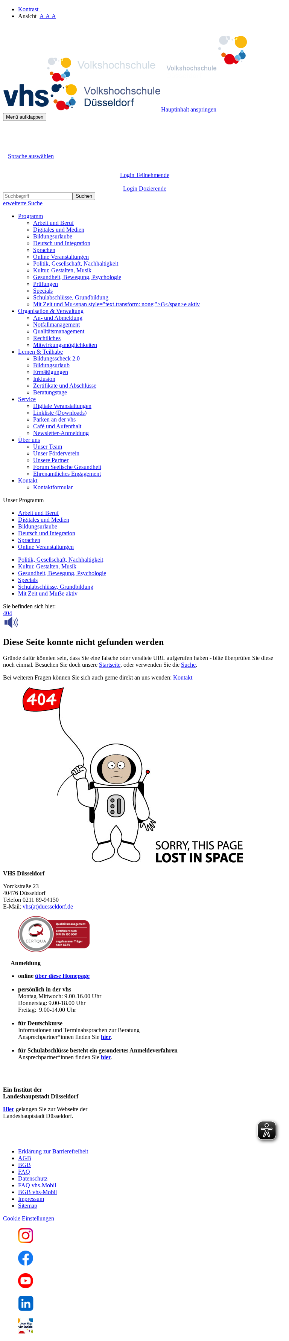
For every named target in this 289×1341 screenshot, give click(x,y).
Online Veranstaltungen (61, 257)
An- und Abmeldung (57, 318)
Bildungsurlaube (52, 236)
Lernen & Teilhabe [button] (40, 351)
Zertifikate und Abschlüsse (64, 385)
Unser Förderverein (56, 453)
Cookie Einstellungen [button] (28, 1218)
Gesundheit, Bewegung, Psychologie (77, 277)
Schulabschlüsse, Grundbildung (70, 297)
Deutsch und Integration (61, 243)
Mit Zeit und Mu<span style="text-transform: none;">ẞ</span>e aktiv (116, 304)
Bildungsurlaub (51, 365)
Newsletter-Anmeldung (61, 433)
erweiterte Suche (23, 203)
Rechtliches (47, 338)
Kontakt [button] (27, 480)
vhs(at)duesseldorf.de (48, 906)
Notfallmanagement (56, 324)
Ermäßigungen (50, 372)
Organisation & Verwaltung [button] (51, 311)
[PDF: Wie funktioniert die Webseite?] (10, 132)
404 (7, 613)
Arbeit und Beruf (53, 223)
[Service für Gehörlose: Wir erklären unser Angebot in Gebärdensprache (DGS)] (10, 147)
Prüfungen (45, 284)
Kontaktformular (53, 487)
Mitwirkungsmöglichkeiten (65, 345)
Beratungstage (50, 392)
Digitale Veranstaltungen (62, 406)
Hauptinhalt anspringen (188, 109)
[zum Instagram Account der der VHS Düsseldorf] (25, 1241)
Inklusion (44, 379)
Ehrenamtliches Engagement (67, 473)
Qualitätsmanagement (58, 331)
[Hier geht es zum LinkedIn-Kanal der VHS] (25, 1309)
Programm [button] (30, 216)
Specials (43, 290)
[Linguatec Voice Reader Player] (28, 622)
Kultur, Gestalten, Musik (62, 270)
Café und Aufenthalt (57, 426)
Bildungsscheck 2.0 (56, 358)
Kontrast (29, 9)
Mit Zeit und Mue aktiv (48, 593)
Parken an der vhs (54, 419)
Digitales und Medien (58, 229)
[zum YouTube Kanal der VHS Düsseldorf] (25, 1286)
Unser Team (47, 446)
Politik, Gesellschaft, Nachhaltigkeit (75, 263)
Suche (188, 664)
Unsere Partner (50, 460)
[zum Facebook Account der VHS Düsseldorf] (25, 1263)
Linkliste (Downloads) (60, 412)
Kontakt (182, 677)
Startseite (109, 664)
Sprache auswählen (31, 156)
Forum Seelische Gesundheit (67, 467)
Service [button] (27, 399)
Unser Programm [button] (23, 500)
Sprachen (44, 250)
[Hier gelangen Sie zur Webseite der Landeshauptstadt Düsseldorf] (55, 1138)
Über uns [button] (29, 440)
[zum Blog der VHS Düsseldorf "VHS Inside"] (25, 1331)
